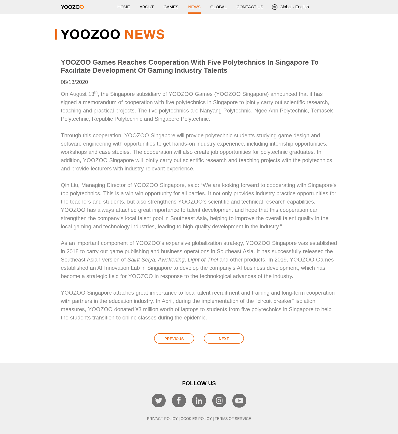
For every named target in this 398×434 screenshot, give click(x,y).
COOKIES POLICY (196, 419)
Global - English (293, 7)
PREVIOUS (174, 339)
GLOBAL (218, 7)
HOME (123, 7)
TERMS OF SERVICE (233, 419)
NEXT (224, 339)
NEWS (194, 7)
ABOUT (147, 7)
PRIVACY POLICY (162, 419)
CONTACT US (250, 7)
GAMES (171, 7)
